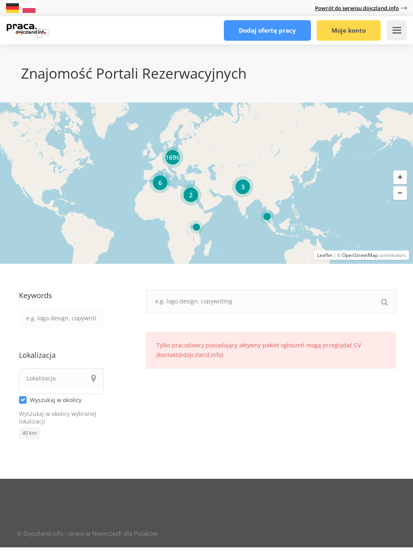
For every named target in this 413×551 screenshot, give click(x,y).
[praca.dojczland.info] (28, 28)
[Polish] (29, 7)
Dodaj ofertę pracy (267, 30)
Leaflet (324, 255)
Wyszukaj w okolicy (55, 400)
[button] (400, 177)
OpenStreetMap (360, 255)
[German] (13, 7)
